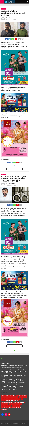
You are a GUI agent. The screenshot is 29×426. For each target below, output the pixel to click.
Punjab (18, 398)
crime (3, 395)
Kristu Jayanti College (19, 402)
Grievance (9, 421)
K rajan (6, 404)
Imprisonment (12, 407)
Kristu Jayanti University (7, 402)
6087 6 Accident (22, 397)
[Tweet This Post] (9, 39)
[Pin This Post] (15, 39)
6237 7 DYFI (4, 397)
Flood (3, 400)
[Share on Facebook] (6, 39)
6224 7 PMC (10, 397)
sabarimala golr (11, 398)
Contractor (4, 407)
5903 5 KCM (4, 398)
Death (7, 395)
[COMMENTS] (22, 39)
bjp (22, 395)
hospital (18, 395)
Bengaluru (4, 409)
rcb (25, 395)
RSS (10, 395)
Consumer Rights (16, 405)
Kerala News (18, 404)
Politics (15, 421)
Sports (24, 421)
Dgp (22, 398)
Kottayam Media (11, 17)
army (14, 395)
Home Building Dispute (11, 400)
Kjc (2, 404)
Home (4, 421)
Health (19, 421)
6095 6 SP (16, 397)
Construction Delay (6, 405)
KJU (18, 400)
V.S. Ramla (18, 407)
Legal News (11, 404)
